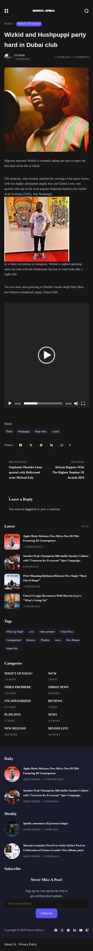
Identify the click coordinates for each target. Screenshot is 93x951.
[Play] (10, 403)
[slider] (43, 403)
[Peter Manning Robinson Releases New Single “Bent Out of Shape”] (12, 581)
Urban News (58, 687)
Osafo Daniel (32, 779)
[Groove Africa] (46, 11)
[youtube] (80, 930)
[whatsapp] (62, 445)
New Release (15, 728)
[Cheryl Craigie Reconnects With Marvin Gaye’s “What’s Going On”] (12, 601)
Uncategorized (17, 701)
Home (8, 23)
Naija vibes (40, 431)
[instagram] (68, 930)
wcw (52, 673)
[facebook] (20, 445)
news (52, 714)
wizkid (55, 431)
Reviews (55, 701)
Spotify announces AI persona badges (45, 823)
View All (85, 526)
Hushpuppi (23, 431)
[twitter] (31, 445)
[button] (46, 355)
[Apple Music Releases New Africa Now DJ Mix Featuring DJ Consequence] (12, 542)
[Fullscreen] (83, 403)
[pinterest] (41, 445)
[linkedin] (51, 445)
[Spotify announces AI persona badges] (12, 829)
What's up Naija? (29, 23)
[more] (70, 445)
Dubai (9, 431)
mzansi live (58, 728)
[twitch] (87, 930)
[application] (46, 355)
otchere (19, 55)
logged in (31, 509)
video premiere (17, 687)
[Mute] (76, 403)
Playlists (12, 714)
